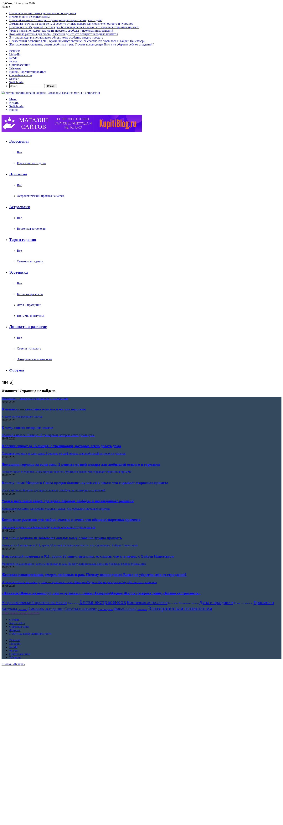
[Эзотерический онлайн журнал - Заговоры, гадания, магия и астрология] (51, 92)
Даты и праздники (29, 305)
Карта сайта (17, 623)
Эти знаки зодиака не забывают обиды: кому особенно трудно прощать (56, 37)
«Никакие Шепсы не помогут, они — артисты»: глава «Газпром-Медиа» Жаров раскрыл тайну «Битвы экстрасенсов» (101, 593)
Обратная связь (19, 626)
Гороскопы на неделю (31, 163)
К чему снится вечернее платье (29, 16)
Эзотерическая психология (34, 359)
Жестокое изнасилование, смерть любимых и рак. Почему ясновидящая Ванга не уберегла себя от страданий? (81, 44)
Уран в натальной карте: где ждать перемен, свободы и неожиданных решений (61, 30)
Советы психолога (29, 348)
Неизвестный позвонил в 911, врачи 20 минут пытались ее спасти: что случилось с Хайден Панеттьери (77, 41)
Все (19, 152)
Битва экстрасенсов (30, 294)
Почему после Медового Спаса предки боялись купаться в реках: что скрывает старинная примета (74, 27)
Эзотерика (18, 272)
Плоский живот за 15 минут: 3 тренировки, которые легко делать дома (55, 20)
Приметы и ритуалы (30, 315)
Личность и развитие (28, 326)
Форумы (16, 370)
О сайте (14, 619)
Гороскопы (19, 141)
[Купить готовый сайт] (72, 131)
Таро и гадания (22, 239)
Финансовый (125, 608)
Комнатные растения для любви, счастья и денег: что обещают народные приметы (63, 34)
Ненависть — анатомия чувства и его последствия (42, 13)
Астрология (19, 207)
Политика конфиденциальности (30, 633)
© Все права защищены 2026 (20, 613)
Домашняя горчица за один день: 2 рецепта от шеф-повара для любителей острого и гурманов (71, 23)
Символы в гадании (30, 261)
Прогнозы (18, 174)
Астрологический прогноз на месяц (40, 195)
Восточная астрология (31, 228)
